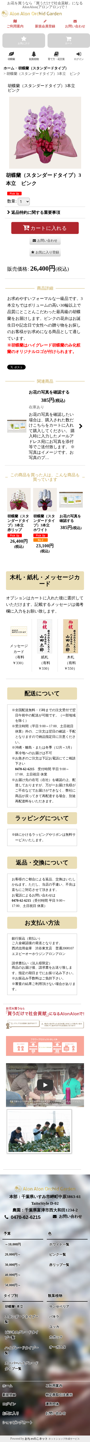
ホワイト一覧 (59, 1244)
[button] (11, 56)
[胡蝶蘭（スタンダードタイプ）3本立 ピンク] (45, 132)
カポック (56, 1337)
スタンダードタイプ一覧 (21, 1319)
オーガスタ (57, 1347)
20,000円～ (13, 1254)
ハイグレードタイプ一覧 (21, 1350)
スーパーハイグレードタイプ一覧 (21, 1365)
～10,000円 (13, 1244)
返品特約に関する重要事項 (35, 212)
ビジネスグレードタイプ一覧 (21, 1334)
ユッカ (54, 1327)
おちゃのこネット (36, 1438)
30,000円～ (13, 1265)
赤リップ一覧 (59, 1265)
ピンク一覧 (57, 1254)
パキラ (54, 1316)
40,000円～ (13, 1275)
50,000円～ (13, 1285)
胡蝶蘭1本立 (14, 1306)
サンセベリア (59, 1306)
